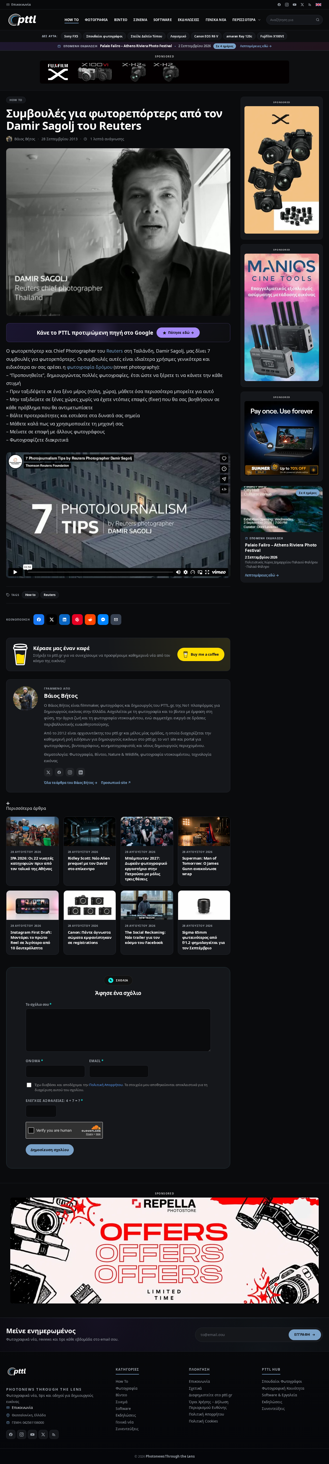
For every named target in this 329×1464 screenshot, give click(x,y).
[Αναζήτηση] (318, 20)
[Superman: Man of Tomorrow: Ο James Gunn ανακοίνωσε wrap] (204, 831)
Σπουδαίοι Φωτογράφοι (282, 1381)
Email (96, 1061)
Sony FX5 (71, 36)
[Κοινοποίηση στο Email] (116, 619)
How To (72, 19)
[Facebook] (279, 4)
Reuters (114, 351)
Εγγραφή (302, 1334)
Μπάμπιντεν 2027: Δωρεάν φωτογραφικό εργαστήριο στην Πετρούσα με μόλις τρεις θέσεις (146, 868)
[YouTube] (294, 4)
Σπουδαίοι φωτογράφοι (104, 36)
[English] (318, 4)
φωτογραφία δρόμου (90, 367)
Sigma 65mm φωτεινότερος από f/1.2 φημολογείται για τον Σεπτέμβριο (203, 940)
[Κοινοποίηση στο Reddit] (90, 619)
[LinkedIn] (80, 772)
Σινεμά (140, 19)
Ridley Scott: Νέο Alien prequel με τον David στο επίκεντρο (89, 863)
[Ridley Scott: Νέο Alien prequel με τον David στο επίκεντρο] (90, 831)
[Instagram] (286, 4)
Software (162, 19)
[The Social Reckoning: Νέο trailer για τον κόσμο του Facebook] (147, 905)
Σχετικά (195, 1388)
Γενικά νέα (216, 19)
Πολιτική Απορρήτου (106, 1084)
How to (30, 595)
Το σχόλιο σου (38, 1004)
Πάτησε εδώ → (181, 332)
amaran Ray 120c (239, 36)
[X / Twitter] (48, 772)
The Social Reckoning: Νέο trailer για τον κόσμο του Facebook (145, 937)
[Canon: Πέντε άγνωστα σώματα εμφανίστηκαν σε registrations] (90, 905)
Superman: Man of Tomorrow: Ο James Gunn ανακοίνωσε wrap (200, 865)
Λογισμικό (178, 36)
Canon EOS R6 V (206, 36)
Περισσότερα (243, 19)
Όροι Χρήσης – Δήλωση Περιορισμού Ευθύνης (209, 1404)
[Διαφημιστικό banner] (164, 72)
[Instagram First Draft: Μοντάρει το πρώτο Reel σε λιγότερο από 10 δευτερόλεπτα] (32, 905)
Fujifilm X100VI (272, 36)
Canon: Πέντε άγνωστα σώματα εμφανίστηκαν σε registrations (90, 937)
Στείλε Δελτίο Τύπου (146, 36)
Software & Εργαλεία (279, 1394)
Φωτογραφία (96, 19)
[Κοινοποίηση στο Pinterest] (77, 619)
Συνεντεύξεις (127, 1428)
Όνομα (34, 1061)
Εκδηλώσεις (188, 19)
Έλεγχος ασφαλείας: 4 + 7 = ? (54, 1100)
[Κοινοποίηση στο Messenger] (103, 619)
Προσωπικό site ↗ (116, 782)
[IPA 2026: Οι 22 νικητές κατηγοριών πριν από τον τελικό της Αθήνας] (32, 831)
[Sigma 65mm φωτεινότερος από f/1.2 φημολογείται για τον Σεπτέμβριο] (204, 905)
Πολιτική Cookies (203, 1421)
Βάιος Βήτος (24, 138)
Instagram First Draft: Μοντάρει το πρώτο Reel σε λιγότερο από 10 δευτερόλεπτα (31, 940)
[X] (302, 4)
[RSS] (310, 4)
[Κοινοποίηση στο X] (51, 619)
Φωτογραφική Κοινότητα (283, 1388)
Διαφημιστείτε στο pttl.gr (210, 1394)
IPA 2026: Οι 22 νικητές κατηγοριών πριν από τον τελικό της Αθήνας (32, 863)
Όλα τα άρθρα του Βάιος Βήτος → (70, 782)
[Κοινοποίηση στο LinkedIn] (64, 619)
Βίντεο (120, 19)
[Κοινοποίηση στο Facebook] (38, 619)
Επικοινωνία (22, 1407)
